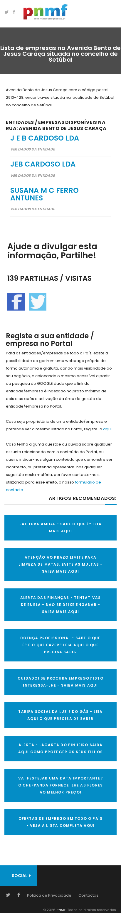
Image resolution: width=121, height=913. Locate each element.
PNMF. (61, 909)
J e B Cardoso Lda (44, 138)
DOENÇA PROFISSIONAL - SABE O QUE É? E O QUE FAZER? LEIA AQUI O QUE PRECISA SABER (60, 644)
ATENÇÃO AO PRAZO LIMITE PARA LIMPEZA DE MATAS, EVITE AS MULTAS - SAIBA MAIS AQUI (61, 564)
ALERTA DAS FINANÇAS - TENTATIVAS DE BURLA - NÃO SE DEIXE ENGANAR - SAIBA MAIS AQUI (60, 604)
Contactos (88, 895)
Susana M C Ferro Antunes (44, 194)
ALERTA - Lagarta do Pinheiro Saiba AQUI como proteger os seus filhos (60, 748)
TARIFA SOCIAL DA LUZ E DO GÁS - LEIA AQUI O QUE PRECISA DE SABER (60, 715)
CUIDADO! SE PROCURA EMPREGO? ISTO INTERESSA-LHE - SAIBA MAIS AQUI (60, 682)
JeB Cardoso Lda (42, 164)
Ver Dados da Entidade (32, 149)
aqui (107, 429)
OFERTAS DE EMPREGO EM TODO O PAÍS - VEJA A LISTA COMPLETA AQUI (61, 822)
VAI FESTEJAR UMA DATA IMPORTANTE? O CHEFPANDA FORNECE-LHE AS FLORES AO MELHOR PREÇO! (60, 785)
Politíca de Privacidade (49, 895)
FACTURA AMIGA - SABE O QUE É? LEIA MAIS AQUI (60, 527)
